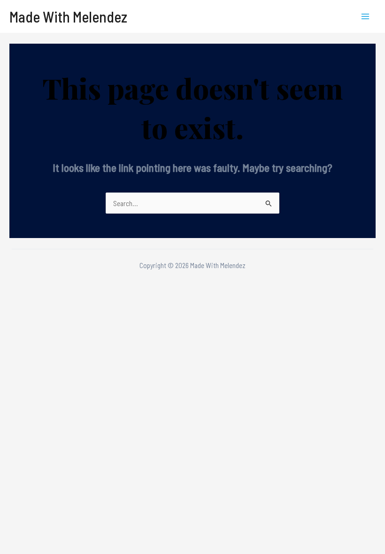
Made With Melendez (68, 16)
